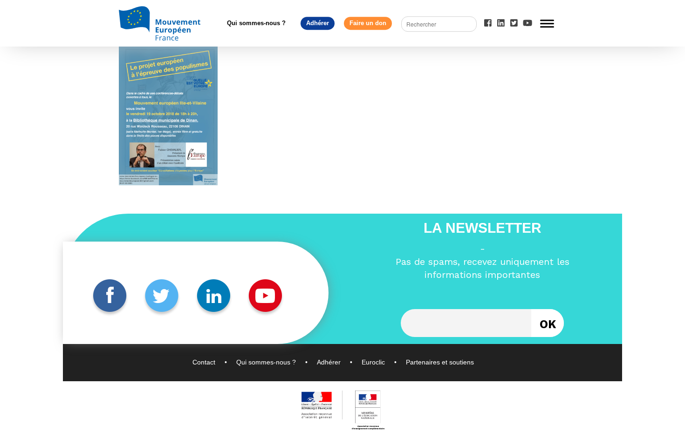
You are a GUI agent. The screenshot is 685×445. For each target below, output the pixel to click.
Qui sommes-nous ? (256, 23)
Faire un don (367, 23)
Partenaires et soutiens (440, 362)
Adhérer (317, 23)
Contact (203, 362)
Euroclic (373, 362)
